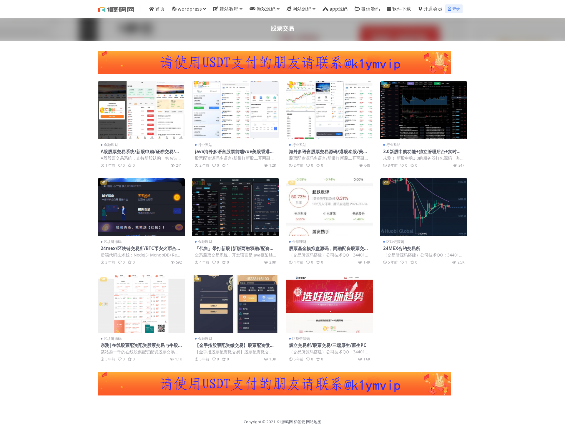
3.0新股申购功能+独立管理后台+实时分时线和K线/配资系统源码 (422, 154)
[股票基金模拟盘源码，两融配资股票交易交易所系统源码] (329, 207)
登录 (456, 8)
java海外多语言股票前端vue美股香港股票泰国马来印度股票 (234, 154)
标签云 (299, 421)
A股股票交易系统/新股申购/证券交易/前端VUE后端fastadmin (140, 154)
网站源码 (302, 9)
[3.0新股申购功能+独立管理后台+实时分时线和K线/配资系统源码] (423, 110)
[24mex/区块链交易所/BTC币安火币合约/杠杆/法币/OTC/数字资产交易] (141, 207)
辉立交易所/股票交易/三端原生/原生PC (327, 345)
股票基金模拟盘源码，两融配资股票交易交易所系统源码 (328, 250)
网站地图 (313, 421)
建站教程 (229, 9)
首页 (160, 9)
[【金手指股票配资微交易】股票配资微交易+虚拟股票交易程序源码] (235, 304)
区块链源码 (113, 241)
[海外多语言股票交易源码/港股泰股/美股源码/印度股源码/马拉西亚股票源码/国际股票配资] (329, 110)
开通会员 (432, 9)
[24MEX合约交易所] (423, 207)
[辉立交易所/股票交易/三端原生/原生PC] (329, 304)
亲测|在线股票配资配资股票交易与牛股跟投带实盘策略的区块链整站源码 (139, 347)
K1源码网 (285, 421)
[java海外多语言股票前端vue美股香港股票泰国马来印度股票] (235, 110)
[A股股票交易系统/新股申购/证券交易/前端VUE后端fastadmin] (141, 110)
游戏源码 (266, 9)
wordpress (190, 9)
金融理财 (111, 144)
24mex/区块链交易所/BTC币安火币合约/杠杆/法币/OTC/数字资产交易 (138, 250)
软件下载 (401, 9)
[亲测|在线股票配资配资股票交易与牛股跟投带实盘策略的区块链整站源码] (141, 304)
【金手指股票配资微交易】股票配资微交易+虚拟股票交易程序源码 (234, 347)
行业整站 (205, 144)
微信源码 (370, 9)
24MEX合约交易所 (401, 248)
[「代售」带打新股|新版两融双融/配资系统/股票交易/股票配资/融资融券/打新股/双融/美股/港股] (235, 207)
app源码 (339, 9)
